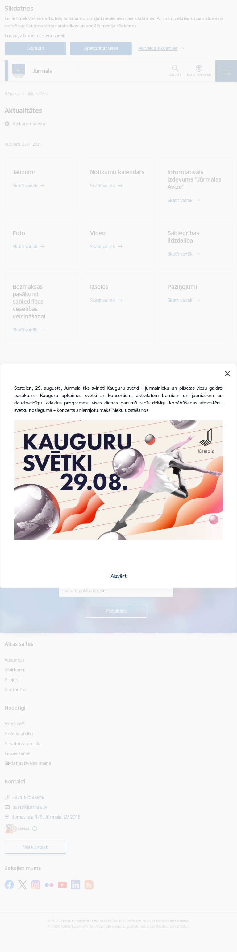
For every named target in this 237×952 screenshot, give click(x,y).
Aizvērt (119, 576)
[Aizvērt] (227, 373)
